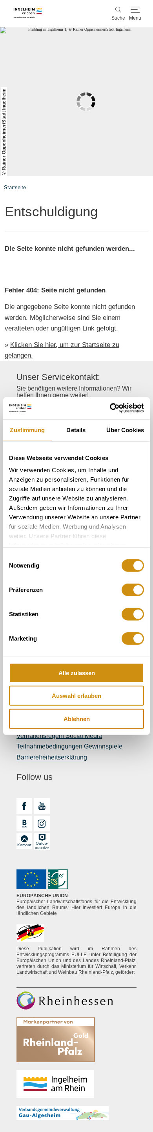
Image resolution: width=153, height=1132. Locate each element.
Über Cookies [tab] (125, 429)
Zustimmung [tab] (27, 429)
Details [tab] (76, 429)
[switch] (133, 589)
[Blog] (24, 823)
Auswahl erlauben (76, 695)
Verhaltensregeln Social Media (59, 735)
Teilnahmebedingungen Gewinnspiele (69, 746)
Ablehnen (77, 718)
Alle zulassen (76, 672)
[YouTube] (42, 806)
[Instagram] (42, 823)
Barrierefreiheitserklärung (51, 757)
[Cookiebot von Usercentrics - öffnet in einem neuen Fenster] (110, 408)
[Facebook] (24, 806)
